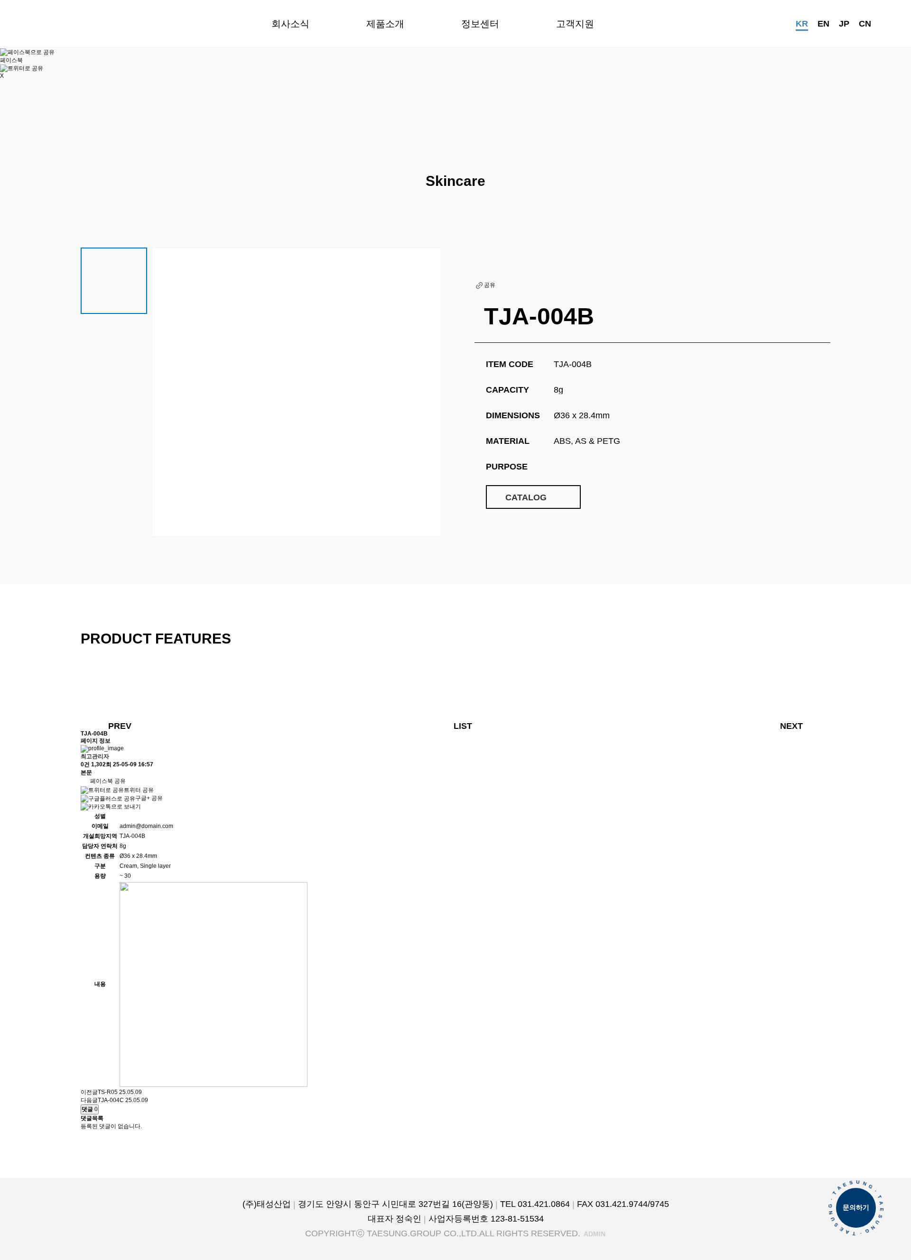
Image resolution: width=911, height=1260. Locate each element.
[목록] (85, 196)
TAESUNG (72, 23)
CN (865, 23)
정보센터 (480, 23)
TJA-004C (111, 1100)
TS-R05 (108, 1092)
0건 (85, 764)
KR (802, 23)
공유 (489, 285)
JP (844, 23)
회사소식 (290, 23)
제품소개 (385, 23)
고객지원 (575, 23)
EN (823, 23)
